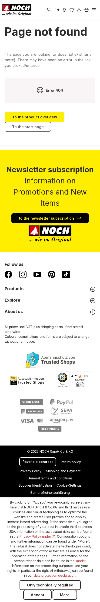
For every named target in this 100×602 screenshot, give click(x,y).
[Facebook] (8, 274)
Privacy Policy (30, 471)
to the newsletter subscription (47, 218)
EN (57, 10)
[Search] (49, 10)
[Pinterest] (51, 274)
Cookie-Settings (69, 485)
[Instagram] (23, 274)
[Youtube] (37, 274)
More (65, 594)
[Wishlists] (71, 10)
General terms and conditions (50, 478)
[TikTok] (66, 274)
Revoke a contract (38, 462)
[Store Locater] (64, 10)
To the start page (28, 126)
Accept (37, 594)
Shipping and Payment (63, 471)
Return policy (71, 462)
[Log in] (79, 10)
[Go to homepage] (16, 10)
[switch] (80, 384)
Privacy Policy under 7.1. (38, 536)
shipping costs (52, 327)
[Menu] (94, 10)
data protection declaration (54, 575)
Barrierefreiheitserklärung (50, 493)
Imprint (81, 561)
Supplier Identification (35, 485)
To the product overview (34, 117)
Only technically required (50, 585)
